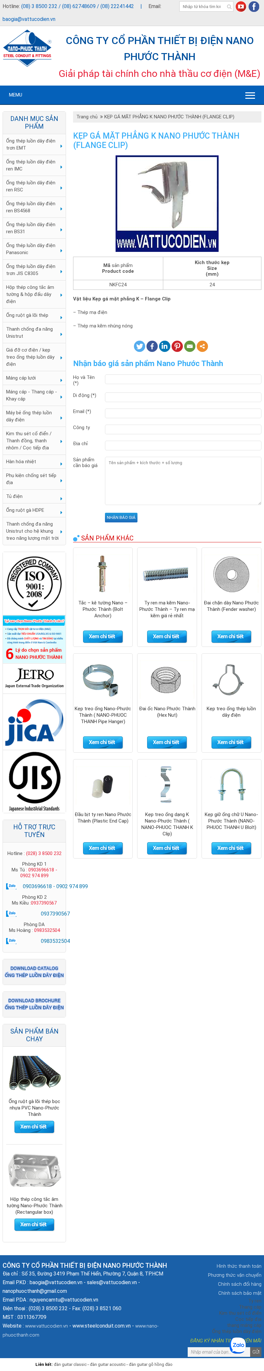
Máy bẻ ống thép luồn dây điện (29, 416)
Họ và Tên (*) (84, 380)
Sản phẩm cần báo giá (85, 462)
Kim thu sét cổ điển (240, 1313)
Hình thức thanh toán (239, 1266)
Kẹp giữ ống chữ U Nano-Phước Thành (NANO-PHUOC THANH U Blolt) (231, 821)
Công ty (81, 427)
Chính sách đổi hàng (239, 1284)
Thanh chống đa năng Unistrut (29, 332)
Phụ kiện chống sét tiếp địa (31, 479)
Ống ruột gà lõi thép (27, 315)
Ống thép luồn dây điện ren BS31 (30, 228)
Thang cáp (250, 1307)
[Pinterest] (177, 346)
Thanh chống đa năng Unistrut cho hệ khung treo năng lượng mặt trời (32, 531)
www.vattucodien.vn (46, 1326)
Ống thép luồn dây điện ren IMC (30, 165)
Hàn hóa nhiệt (21, 462)
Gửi (255, 1352)
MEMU (15, 95)
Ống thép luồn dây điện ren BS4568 (30, 207)
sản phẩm (122, 265)
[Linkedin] (164, 346)
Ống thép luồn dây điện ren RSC (30, 186)
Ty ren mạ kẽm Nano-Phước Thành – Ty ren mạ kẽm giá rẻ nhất (167, 609)
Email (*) (82, 411)
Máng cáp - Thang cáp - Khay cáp (31, 395)
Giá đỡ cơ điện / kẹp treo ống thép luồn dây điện (30, 357)
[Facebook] (152, 346)
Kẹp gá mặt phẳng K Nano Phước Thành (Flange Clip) (169, 117)
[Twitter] (139, 346)
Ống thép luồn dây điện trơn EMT (30, 144)
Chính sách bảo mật (239, 1293)
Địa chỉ (80, 443)
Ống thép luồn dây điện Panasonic (30, 249)
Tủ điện (14, 496)
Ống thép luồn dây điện (236, 1331)
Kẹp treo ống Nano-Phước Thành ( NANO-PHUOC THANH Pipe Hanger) (103, 715)
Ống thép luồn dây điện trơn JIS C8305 (30, 269)
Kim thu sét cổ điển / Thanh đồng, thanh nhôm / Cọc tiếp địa (29, 441)
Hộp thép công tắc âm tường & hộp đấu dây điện (30, 294)
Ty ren (254, 1301)
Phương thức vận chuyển (234, 1275)
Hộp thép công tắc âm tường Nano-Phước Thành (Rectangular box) (34, 1108)
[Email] (189, 346)
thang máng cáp (244, 1325)
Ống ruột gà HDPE (25, 510)
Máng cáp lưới (21, 378)
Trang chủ (88, 117)
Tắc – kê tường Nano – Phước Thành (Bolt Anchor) (102, 609)
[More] (202, 346)
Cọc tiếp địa (248, 1319)
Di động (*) (84, 395)
